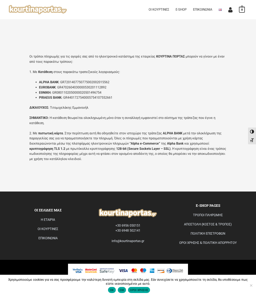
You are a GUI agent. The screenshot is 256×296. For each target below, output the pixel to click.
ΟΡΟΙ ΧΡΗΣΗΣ (139, 290)
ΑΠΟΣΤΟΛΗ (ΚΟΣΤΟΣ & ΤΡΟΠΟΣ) (208, 224)
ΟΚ (112, 290)
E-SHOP (181, 9)
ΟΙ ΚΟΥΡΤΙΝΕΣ (159, 9)
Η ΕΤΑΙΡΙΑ (48, 220)
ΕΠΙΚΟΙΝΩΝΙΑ (202, 9)
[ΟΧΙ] (251, 285)
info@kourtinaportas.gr (128, 241)
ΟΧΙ (122, 290)
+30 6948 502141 (127, 230)
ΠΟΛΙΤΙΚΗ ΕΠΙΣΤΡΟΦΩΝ (208, 233)
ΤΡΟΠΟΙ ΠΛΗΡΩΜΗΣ (208, 215)
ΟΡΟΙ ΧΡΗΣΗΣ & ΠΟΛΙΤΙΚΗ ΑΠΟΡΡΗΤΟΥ (208, 243)
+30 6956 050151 (127, 225)
